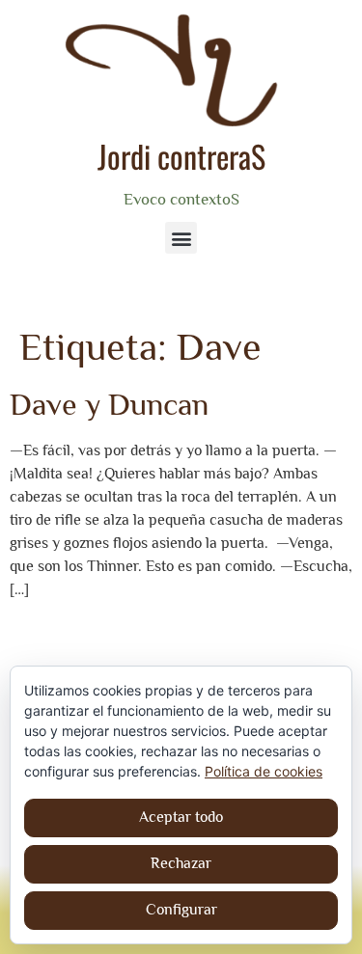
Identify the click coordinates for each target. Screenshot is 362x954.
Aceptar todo (181, 817)
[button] (181, 238)
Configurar (181, 909)
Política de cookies (263, 771)
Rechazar (181, 863)
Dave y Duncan (109, 404)
